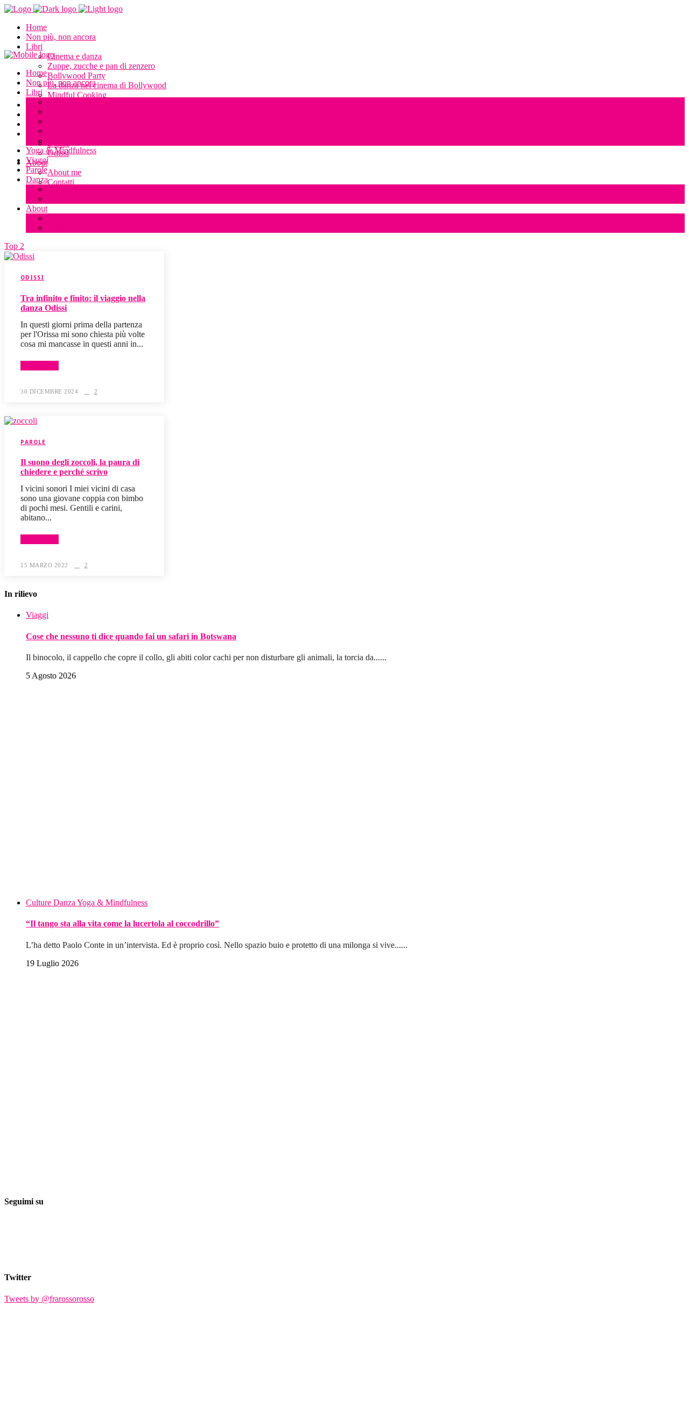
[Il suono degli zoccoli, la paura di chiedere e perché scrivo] (20, 420)
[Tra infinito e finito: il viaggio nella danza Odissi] (19, 255)
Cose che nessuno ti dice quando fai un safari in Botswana (131, 636)
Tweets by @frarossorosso (49, 1298)
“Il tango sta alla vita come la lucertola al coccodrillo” (122, 923)
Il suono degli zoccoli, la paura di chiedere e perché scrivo (79, 467)
